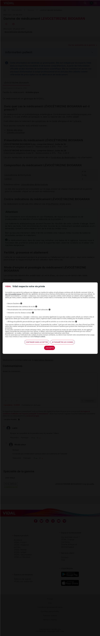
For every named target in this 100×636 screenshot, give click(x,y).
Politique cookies (39, 336)
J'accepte (49, 348)
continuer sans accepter (37, 342)
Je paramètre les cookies (62, 342)
